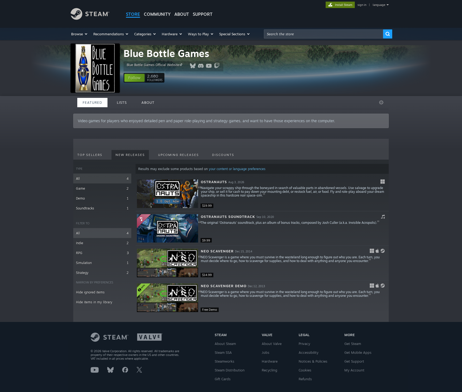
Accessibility (308, 352)
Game (102, 188)
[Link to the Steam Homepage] (90, 18)
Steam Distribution (230, 370)
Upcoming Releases (178, 155)
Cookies (305, 370)
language (379, 5)
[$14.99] (167, 263)
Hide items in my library (94, 302)
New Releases (130, 155)
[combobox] (323, 34)
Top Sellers (89, 155)
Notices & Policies (313, 361)
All (102, 178)
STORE (133, 14)
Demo (102, 198)
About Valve (272, 343)
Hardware (270, 361)
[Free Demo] (167, 297)
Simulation (102, 263)
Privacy (304, 343)
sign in (361, 5)
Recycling (269, 370)
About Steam (225, 343)
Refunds (305, 379)
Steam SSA (223, 352)
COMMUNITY (157, 14)
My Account (354, 370)
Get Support (354, 361)
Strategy (102, 273)
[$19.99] (167, 193)
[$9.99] (167, 228)
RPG (102, 253)
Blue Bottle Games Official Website (153, 65)
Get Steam (352, 343)
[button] (79, 34)
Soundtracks (102, 208)
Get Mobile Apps (357, 352)
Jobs (265, 352)
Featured (92, 102)
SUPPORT (203, 14)
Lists (122, 102)
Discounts (223, 155)
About (181, 14)
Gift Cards (222, 379)
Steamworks (224, 361)
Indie (102, 243)
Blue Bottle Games (166, 53)
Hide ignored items (90, 292)
